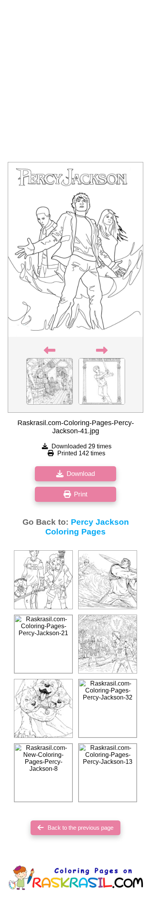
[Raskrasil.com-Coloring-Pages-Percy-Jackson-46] (107, 579)
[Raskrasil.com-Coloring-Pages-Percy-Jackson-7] (107, 644)
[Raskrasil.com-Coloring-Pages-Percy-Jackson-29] (43, 708)
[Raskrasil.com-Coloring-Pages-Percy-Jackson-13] (107, 772)
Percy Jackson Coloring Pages (87, 526)
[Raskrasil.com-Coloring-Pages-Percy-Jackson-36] (43, 579)
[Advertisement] (75, 83)
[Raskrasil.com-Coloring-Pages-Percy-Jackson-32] (107, 708)
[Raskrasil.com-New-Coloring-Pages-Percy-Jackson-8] (43, 772)
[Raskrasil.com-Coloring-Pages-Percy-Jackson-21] (43, 644)
